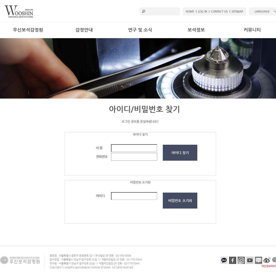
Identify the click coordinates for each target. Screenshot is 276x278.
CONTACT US (219, 11)
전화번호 (101, 156)
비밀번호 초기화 (180, 200)
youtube (250, 260)
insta (241, 260)
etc (267, 260)
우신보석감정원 (28, 29)
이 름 (99, 148)
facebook (232, 260)
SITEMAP (237, 11)
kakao (224, 260)
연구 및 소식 (140, 29)
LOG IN (202, 11)
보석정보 (196, 29)
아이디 (100, 196)
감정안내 (84, 29)
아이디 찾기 (180, 153)
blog (258, 260)
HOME (190, 11)
